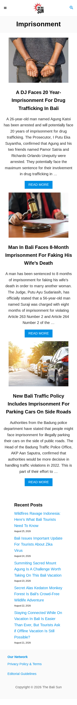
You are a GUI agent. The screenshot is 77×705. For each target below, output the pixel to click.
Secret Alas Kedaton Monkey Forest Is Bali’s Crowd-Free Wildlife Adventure (38, 594)
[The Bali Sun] (38, 8)
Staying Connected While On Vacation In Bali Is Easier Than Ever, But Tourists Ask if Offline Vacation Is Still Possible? (38, 625)
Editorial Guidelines (21, 674)
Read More (40, 186)
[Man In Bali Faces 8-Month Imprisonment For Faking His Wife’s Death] (38, 217)
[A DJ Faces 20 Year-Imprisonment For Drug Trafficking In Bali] (38, 62)
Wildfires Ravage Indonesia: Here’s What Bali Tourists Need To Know (37, 519)
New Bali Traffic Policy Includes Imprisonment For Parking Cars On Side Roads (38, 404)
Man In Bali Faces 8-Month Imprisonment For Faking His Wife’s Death (38, 255)
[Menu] (5, 8)
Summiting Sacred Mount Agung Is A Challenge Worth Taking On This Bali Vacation (37, 569)
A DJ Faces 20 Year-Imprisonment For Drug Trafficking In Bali (38, 100)
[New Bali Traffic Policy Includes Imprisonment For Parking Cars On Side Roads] (38, 365)
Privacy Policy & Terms (24, 664)
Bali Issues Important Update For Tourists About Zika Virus (38, 544)
